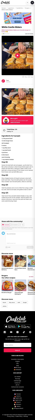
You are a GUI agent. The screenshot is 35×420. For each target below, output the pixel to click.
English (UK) (18, 398)
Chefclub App (17, 380)
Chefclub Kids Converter (17, 387)
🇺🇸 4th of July (17, 367)
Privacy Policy (10, 416)
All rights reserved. (27, 414)
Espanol (18, 402)
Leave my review (29, 33)
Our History (17, 376)
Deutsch (18, 396)
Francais (18, 394)
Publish (30, 247)
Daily (17, 365)
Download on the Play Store (24, 326)
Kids (17, 363)
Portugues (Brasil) (18, 408)
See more (31, 276)
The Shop (17, 378)
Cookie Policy (18, 416)
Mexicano (18, 404)
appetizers (11, 8)
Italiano (18, 406)
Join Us (17, 385)
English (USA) (18, 400)
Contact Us (17, 383)
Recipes (4, 8)
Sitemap (25, 416)
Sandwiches (19, 8)
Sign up (17, 350)
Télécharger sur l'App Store (10, 326)
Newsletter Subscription (17, 359)
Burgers (27, 8)
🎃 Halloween (17, 369)
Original (17, 361)
